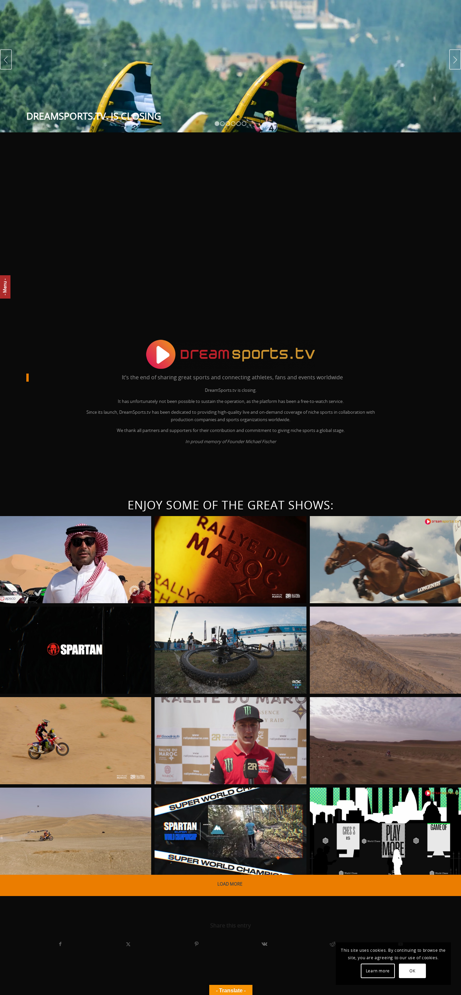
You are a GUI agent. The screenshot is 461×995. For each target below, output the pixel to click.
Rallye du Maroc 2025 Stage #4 (68, 716)
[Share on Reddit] (333, 944)
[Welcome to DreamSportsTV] (230, 354)
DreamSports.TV (25, 593)
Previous (6, 59)
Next (455, 59)
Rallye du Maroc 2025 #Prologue (50, 811)
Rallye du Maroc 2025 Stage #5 (378, 625)
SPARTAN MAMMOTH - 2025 (212, 806)
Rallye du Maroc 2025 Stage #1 (378, 716)
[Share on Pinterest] (196, 944)
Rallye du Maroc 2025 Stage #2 (223, 716)
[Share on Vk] (265, 944)
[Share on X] (128, 944)
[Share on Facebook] (60, 944)
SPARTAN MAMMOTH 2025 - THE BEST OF (64, 630)
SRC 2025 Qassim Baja (48, 535)
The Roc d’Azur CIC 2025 (209, 625)
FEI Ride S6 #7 (344, 535)
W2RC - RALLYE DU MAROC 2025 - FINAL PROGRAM (221, 539)
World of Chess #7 (355, 806)
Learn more (378, 971)
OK (412, 971)
